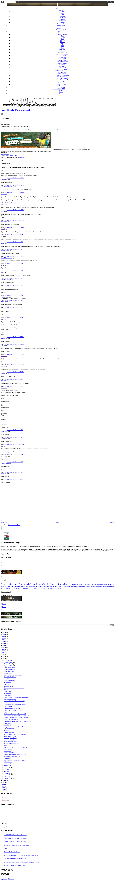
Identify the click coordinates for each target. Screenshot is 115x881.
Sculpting (62, 19)
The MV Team (61, 31)
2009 (3, 782)
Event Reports (61, 87)
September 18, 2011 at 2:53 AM (15, 344)
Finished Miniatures (9, 584)
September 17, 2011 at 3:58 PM (15, 271)
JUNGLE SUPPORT (59, 89)
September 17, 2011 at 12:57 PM (15, 227)
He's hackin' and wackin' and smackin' (14, 701)
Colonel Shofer (5, 463)
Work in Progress (49, 584)
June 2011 (7, 769)
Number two (7, 751)
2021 (3, 640)
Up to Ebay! (7, 725)
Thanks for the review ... (10, 741)
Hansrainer (62, 40)
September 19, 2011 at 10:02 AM (15, 437)
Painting (62, 16)
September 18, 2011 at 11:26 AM (15, 372)
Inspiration (62, 22)
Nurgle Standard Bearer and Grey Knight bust (16, 697)
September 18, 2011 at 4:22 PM (15, 386)
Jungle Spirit (70, 586)
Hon (2, 272)
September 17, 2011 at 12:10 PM (15, 202)
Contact (61, 92)
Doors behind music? (9, 667)
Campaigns (25, 588)
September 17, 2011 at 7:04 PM (15, 300)
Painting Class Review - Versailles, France (15, 841)
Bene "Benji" (62, 60)
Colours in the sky (9, 732)
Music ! (6, 712)
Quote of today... (8, 695)
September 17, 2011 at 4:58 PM (15, 295)
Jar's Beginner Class (62, 76)
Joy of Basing (7, 691)
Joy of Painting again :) (10, 739)
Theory (62, 11)
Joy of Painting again (9, 680)
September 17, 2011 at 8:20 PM (15, 317)
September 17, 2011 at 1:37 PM (15, 249)
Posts (4, 797)
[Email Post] (2, 160)
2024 (3, 634)
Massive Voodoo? (61, 30)
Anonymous (4, 179)
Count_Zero (4, 431)
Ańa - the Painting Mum (7, 186)
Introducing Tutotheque (10, 738)
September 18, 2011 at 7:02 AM (15, 354)
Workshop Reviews (61, 73)
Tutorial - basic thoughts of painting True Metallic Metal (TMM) (21, 855)
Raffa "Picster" (63, 55)
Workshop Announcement (9, 586)
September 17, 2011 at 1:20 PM (15, 234)
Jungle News (39, 586)
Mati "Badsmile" (62, 66)
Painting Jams (61, 25)
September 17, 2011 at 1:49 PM (15, 256)
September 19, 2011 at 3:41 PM (15, 472)
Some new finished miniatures (12, 756)
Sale (19, 586)
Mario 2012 (4, 473)
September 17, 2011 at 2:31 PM (15, 263)
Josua (62, 43)
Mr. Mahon (4, 194)
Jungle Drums (62, 586)
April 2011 (7, 773)
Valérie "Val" (62, 64)
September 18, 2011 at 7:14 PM (15, 430)
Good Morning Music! (10, 699)
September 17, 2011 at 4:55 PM (15, 285)
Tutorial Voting (107, 586)
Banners (61, 93)
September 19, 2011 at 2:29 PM (15, 462)
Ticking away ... (8, 686)
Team (20, 588)
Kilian (62, 45)
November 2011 (8, 662)
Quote (52, 586)
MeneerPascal (4, 250)
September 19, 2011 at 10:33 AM (15, 444)
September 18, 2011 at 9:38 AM (15, 364)
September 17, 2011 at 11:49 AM (15, 178)
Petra (62, 48)
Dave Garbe (4, 338)
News (57, 586)
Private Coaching (62, 81)
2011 (3, 658)
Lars (2, 446)
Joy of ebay (7, 684)
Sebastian (62, 51)
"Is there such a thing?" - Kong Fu (13, 710)
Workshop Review (78, 584)
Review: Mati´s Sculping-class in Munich (15, 714)
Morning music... (8, 682)
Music (68, 584)
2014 (3, 653)
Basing (62, 14)
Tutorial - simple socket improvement (14, 688)
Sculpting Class (62, 83)
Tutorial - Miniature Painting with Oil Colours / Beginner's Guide (21, 862)
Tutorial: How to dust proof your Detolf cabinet (16, 845)
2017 (3, 647)
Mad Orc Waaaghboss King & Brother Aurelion (17, 715)
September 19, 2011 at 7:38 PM (15, 479)
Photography (62, 20)
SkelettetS (3, 373)
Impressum (4, 879)
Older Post (111, 522)
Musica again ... (8, 673)
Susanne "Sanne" (62, 63)
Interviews (61, 26)
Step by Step (95, 584)
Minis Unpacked (60, 23)
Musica (8, 588)
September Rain (8, 758)
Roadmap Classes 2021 (61, 72)
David (62, 39)
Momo (62, 46)
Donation (60, 90)
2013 (3, 654)
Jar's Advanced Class (62, 78)
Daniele (63, 37)
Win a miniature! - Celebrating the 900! (14, 760)
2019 (3, 643)
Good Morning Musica (10, 677)
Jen (1, 265)
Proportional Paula (9, 728)
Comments (6, 800)
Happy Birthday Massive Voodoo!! (15, 110)
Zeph (2, 309)
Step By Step (62, 17)
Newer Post (4, 522)
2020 (3, 641)
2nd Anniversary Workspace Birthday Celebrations (17, 721)
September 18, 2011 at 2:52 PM (15, 379)
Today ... (6, 745)
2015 (3, 651)
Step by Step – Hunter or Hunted (13, 675)
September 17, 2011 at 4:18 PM (15, 278)
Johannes (62, 42)
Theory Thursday (51, 588)
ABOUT (59, 28)
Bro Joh (3, 345)
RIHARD (3, 456)
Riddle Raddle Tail (9, 671)
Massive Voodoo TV (91, 586)
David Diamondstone (6, 258)
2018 (3, 645)
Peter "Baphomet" (62, 57)
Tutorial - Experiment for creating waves (15, 734)
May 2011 (7, 771)
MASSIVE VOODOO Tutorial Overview (15, 835)
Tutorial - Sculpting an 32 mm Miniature (14, 865)
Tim (2, 236)
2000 (3, 786)
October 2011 (8, 664)
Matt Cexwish (62, 67)
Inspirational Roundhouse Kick (12, 708)
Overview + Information (62, 75)
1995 (3, 788)
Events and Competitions (30, 584)
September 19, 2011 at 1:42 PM (15, 454)
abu (2, 319)
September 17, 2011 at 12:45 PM (15, 220)
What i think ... (8, 762)
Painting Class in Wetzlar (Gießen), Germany (16, 717)
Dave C (3, 229)
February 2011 (8, 776)
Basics (62, 13)
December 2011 (8, 660)
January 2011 (7, 778)
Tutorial (61, 584)
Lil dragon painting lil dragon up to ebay (15, 704)
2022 (3, 638)
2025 (3, 632)
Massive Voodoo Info (107, 584)
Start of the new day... (10, 736)
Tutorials (61, 10)
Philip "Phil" (62, 49)
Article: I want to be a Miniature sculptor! (15, 858)
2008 (3, 784)
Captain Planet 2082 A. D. (11, 719)
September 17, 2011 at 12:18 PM (15, 210)
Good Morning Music (10, 669)
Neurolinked (4, 221)
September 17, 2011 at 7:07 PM (15, 307)
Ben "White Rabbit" (62, 69)
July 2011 (6, 767)
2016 (3, 649)
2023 (3, 636)
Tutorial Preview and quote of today (13, 743)
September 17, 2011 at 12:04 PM (15, 185)
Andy (62, 36)
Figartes (3, 211)
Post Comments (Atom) (14, 525)
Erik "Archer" (62, 58)
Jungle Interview (14, 588)
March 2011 (7, 775)
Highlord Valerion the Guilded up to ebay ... (15, 754)
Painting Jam (81, 586)
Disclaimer (11, 879)
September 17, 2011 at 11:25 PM (15, 337)
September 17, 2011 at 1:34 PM (15, 242)
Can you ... (7, 678)
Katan (2, 204)
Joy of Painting (8, 706)
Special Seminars (62, 84)
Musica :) (6, 702)
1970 (3, 789)
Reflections (58, 588)
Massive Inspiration (9, 752)
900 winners (7, 690)
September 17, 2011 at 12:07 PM (15, 192)
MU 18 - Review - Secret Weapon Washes (15, 747)
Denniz (3, 243)
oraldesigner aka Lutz (6, 170)
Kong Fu (47, 586)
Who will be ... (8, 749)
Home (57, 522)
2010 (3, 780)
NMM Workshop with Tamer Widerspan (15, 838)
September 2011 (8, 665)
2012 (3, 656)
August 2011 (7, 765)
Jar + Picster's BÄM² (62, 79)
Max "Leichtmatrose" (62, 61)
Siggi (2, 366)
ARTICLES (59, 8)
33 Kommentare (5, 154)
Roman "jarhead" (62, 34)
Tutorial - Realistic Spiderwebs (12, 852)
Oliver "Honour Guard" (62, 54)
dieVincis (3, 380)
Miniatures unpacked (28, 586)
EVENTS (59, 86)
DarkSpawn (4, 297)
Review (76, 586)
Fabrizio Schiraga (5, 279)
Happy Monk (7, 723)
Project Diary (37, 588)
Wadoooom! (7, 764)
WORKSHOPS (59, 70)
